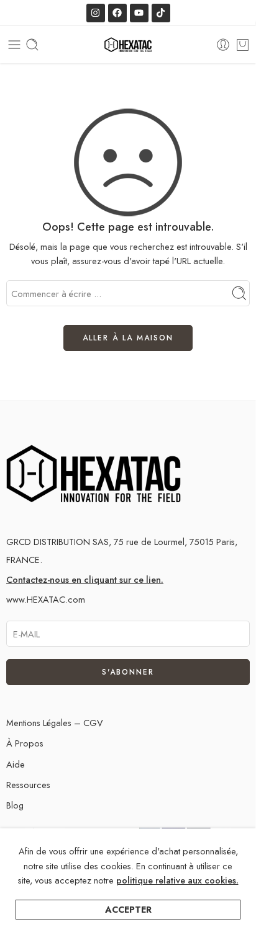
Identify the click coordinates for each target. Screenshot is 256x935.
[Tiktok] (161, 13)
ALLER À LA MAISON (128, 337)
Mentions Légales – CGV (54, 722)
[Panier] (242, 44)
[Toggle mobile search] (32, 44)
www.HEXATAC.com (45, 599)
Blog (15, 805)
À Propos (24, 743)
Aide (15, 764)
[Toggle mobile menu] (14, 44)
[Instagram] (95, 13)
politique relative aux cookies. (177, 880)
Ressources (28, 784)
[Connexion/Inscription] (223, 44)
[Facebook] (117, 13)
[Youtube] (139, 13)
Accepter (128, 909)
